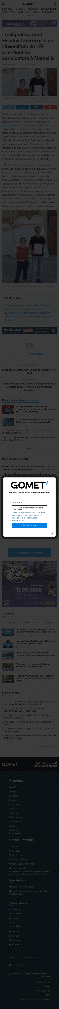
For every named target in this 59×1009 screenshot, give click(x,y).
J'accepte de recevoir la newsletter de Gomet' (28, 509)
